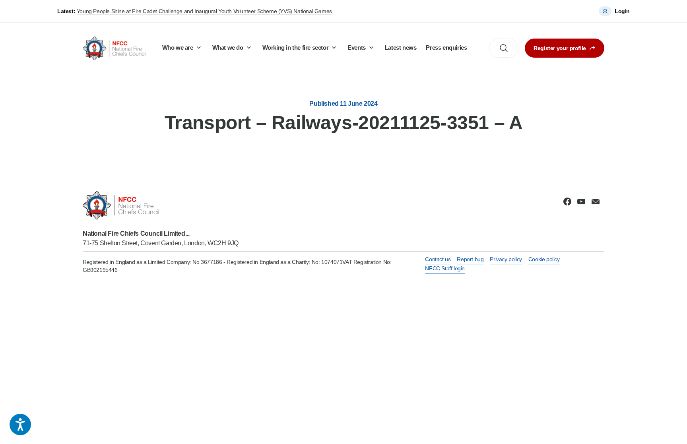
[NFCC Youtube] (581, 202)
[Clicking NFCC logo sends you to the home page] (161, 205)
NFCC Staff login (445, 268)
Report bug (470, 259)
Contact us (437, 259)
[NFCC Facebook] (567, 202)
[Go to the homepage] (114, 48)
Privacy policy (506, 259)
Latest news (401, 47)
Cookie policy (544, 259)
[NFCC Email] (596, 202)
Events (356, 47)
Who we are (177, 47)
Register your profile (560, 48)
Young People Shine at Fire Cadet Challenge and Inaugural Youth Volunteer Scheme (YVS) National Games (204, 11)
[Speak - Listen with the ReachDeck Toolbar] (20, 424)
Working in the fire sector (295, 47)
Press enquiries (446, 47)
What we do (227, 47)
